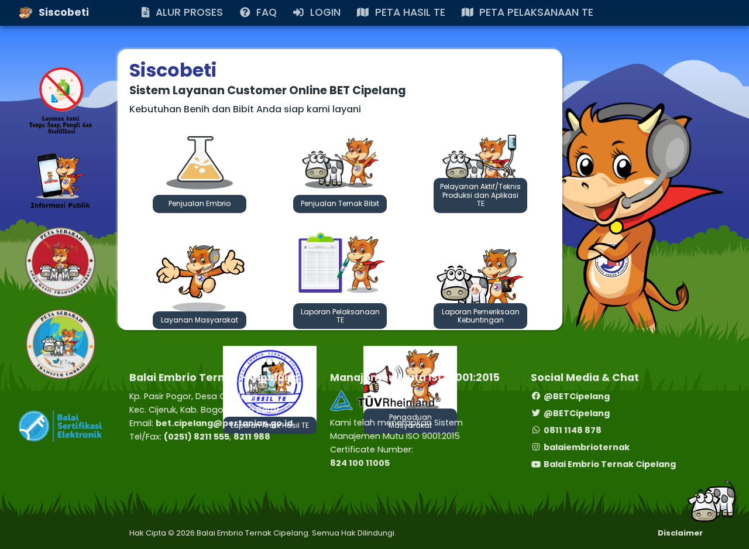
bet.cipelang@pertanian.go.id (224, 423)
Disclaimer (680, 532)
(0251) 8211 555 (196, 436)
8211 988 (251, 436)
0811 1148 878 (573, 430)
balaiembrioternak (587, 447)
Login (44, 33)
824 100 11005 (360, 463)
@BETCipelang (577, 396)
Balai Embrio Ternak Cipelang (610, 464)
